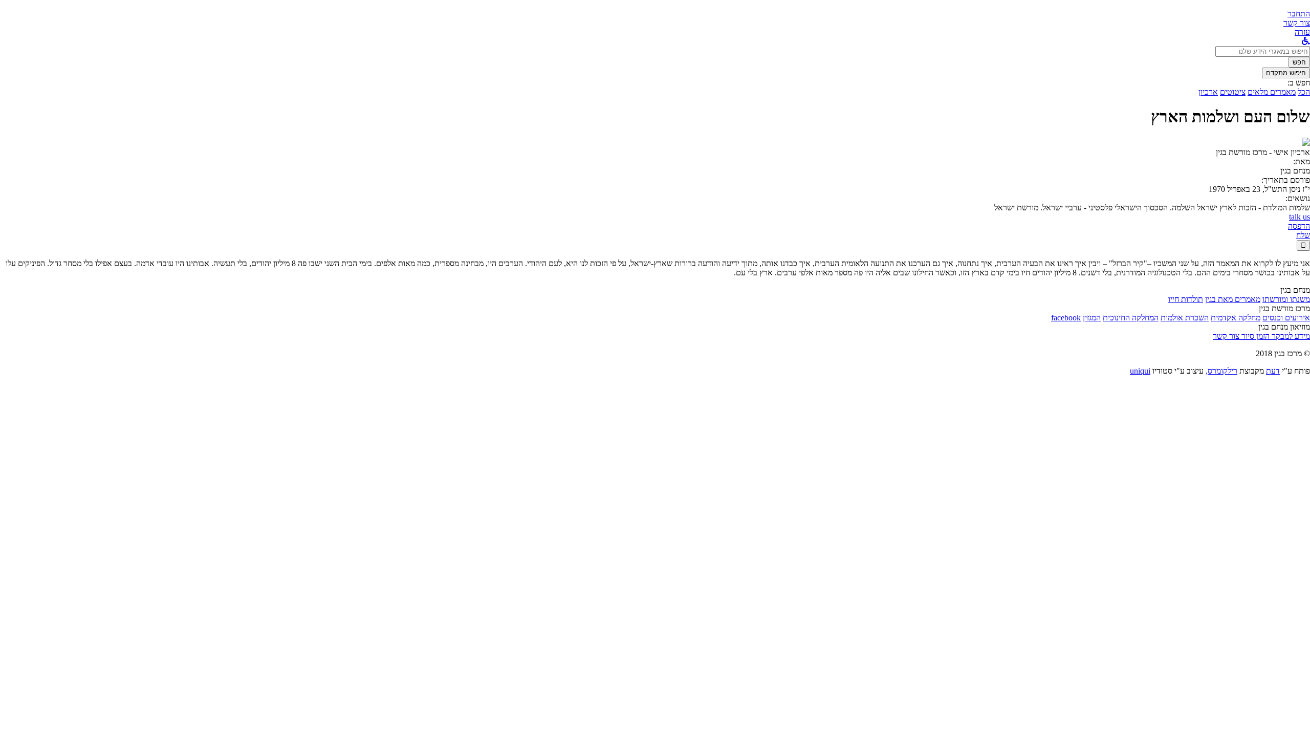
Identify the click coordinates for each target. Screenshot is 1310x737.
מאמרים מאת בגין (1232, 299)
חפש (1299, 62)
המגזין (1092, 317)
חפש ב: (1298, 82)
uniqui (1140, 370)
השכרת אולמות (1185, 317)
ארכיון (1208, 92)
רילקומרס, (1221, 370)
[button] (1298, 13)
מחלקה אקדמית (1235, 317)
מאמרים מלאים (1272, 92)
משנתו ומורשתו (1286, 299)
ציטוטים (1233, 92)
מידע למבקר (1290, 336)
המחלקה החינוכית (1131, 317)
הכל (1304, 92)
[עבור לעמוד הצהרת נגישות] (1306, 41)
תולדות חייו (1185, 299)
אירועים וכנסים (1286, 317)
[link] (1296, 22)
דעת (1273, 370)
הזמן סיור (1254, 336)
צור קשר (1226, 336)
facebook (1066, 317)
